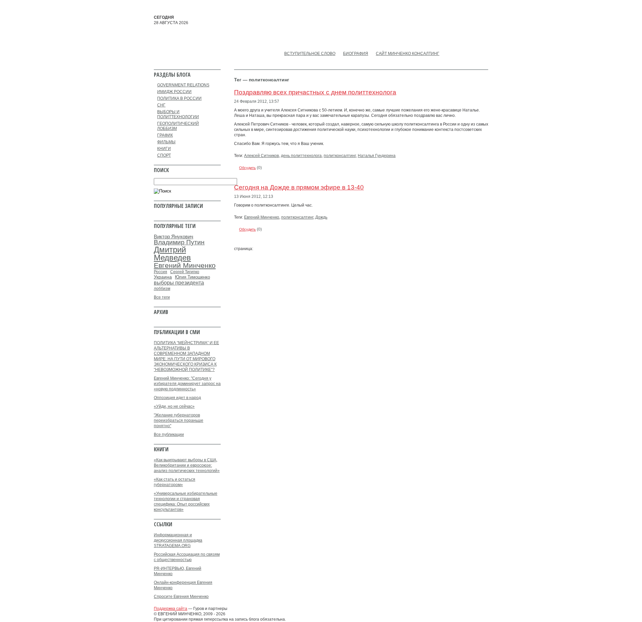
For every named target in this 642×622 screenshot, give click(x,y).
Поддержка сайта (170, 608)
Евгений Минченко (261, 217)
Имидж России (174, 91)
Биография (355, 53)
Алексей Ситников (261, 155)
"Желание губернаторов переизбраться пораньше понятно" (178, 420)
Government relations (183, 85)
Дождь (321, 217)
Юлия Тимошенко (192, 277)
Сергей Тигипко (184, 271)
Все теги (162, 297)
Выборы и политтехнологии (178, 114)
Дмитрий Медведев (172, 253)
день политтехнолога (301, 155)
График (165, 135)
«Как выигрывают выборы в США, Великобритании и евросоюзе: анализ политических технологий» (187, 465)
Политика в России (179, 98)
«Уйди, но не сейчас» (174, 406)
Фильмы (166, 142)
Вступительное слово (309, 53)
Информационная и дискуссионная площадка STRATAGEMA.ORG (178, 540)
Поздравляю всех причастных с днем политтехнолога (315, 92)
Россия (160, 271)
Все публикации (169, 434)
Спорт (164, 155)
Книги (164, 148)
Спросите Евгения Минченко (181, 596)
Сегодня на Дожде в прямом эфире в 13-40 (299, 187)
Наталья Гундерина (377, 155)
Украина (163, 277)
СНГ (161, 105)
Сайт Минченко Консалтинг (407, 53)
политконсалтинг (340, 155)
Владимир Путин (179, 242)
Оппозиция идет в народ (177, 397)
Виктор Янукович (173, 236)
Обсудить (247, 168)
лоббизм (162, 288)
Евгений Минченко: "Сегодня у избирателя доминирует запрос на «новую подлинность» (187, 383)
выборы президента (179, 283)
